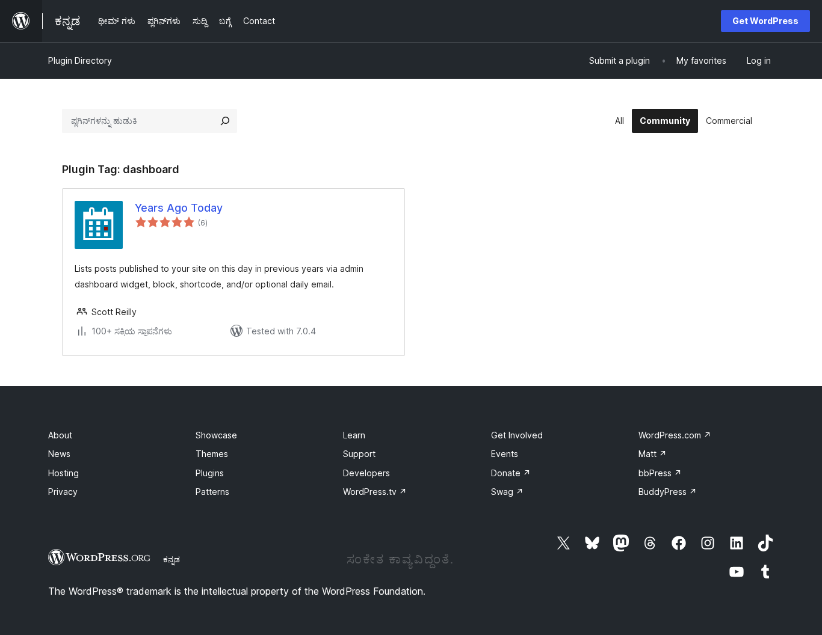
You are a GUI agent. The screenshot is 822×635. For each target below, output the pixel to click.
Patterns (212, 491)
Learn (354, 435)
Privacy (63, 491)
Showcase (216, 435)
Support (359, 454)
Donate (511, 473)
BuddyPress (667, 491)
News (59, 454)
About (60, 435)
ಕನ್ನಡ (171, 559)
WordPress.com (674, 435)
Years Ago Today (179, 207)
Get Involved (517, 435)
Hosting (63, 473)
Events (504, 454)
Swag (507, 491)
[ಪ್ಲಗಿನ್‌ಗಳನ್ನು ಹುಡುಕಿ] (225, 121)
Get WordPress (765, 21)
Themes (212, 454)
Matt (652, 454)
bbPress (660, 473)
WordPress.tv (375, 491)
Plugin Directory (80, 60)
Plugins (210, 473)
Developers (366, 473)
